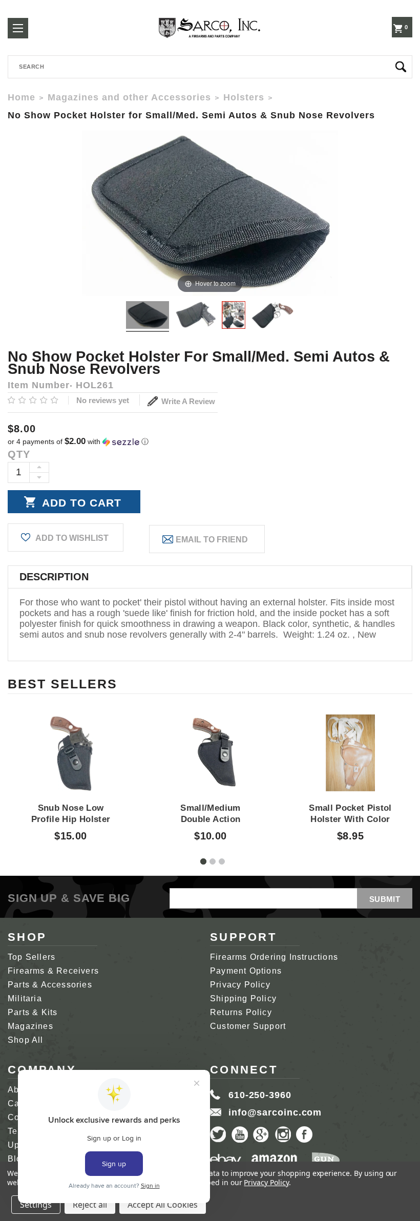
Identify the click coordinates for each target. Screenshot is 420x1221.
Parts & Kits (32, 1012)
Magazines (30, 1026)
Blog (17, 1158)
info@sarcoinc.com (275, 1112)
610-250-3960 (259, 1095)
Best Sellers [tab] (62, 684)
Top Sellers (31, 957)
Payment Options (246, 970)
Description (54, 576)
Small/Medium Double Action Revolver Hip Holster (210, 819)
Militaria (25, 998)
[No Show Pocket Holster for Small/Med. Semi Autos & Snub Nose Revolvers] (147, 316)
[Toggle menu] (18, 28)
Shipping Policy (243, 998)
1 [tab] (203, 861)
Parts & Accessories (50, 984)
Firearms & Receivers (53, 970)
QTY (19, 454)
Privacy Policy (240, 984)
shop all (26, 1040)
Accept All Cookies (163, 1204)
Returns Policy (241, 1012)
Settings (36, 1204)
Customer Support (248, 1026)
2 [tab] (212, 861)
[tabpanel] (71, 769)
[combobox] (210, 66)
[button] (210, 442)
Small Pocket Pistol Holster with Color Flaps (350, 819)
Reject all (90, 1204)
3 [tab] (222, 861)
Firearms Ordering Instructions (274, 957)
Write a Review (187, 401)
